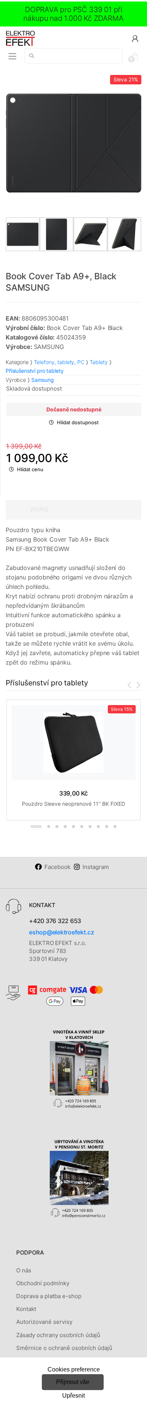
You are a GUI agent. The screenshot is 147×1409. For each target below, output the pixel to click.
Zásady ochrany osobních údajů (58, 1335)
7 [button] (90, 826)
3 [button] (56, 826)
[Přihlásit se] (135, 38)
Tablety (99, 362)
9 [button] (106, 826)
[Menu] (12, 56)
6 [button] (81, 826)
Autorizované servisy (44, 1321)
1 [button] (36, 826)
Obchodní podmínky (42, 1283)
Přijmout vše (72, 1382)
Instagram (96, 866)
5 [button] (73, 826)
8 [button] (98, 826)
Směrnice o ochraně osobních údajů (64, 1347)
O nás (23, 1270)
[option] (73, 143)
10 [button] (114, 826)
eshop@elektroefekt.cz (61, 932)
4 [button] (65, 826)
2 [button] (48, 826)
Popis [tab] (39, 509)
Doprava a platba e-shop (48, 1296)
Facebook (57, 866)
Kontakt (26, 1308)
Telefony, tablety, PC (59, 362)
